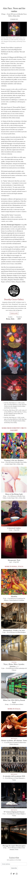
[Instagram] (16, 874)
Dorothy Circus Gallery (14, 299)
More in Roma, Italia (14, 566)
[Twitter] (13, 874)
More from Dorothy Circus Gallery (14, 429)
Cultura (14, 662)
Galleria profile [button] (14, 313)
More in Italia (14, 709)
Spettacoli (14, 738)
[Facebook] (11, 874)
